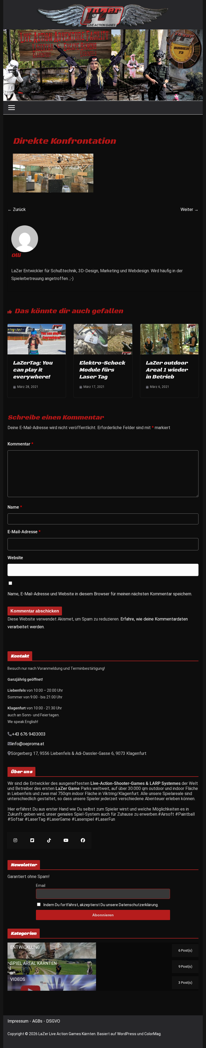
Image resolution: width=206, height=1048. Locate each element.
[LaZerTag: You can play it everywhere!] (37, 326)
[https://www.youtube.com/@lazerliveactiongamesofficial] (66, 840)
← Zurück (17, 209)
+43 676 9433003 (29, 734)
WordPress (126, 1034)
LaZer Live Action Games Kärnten (66, 1034)
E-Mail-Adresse (24, 531)
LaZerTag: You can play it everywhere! (32, 370)
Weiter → (189, 209)
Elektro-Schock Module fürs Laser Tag (102, 370)
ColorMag (152, 1034)
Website (15, 557)
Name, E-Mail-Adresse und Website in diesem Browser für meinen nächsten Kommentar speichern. (100, 593)
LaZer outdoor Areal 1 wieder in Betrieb (166, 370)
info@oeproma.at (28, 743)
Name (15, 507)
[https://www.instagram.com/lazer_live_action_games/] (15, 840)
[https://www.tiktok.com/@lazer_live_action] (49, 840)
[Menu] (12, 108)
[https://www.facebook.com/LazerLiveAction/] (83, 840)
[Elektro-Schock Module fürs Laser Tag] (103, 326)
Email (40, 885)
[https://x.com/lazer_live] (32, 840)
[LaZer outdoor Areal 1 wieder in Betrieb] (169, 326)
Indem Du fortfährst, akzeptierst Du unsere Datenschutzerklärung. (101, 905)
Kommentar (20, 444)
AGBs (37, 1021)
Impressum (19, 1021)
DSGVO (53, 1021)
